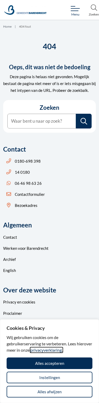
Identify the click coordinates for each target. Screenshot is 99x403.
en (19, 302)
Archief (9, 259)
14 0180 (22, 172)
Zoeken (49, 107)
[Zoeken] (84, 121)
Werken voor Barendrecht (26, 248)
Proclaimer (12, 313)
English (9, 270)
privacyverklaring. (46, 349)
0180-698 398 (28, 161)
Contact (10, 237)
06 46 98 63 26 (28, 183)
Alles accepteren (49, 363)
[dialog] (49, 361)
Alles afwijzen (49, 391)
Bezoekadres (26, 205)
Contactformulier (30, 194)
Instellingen (49, 377)
